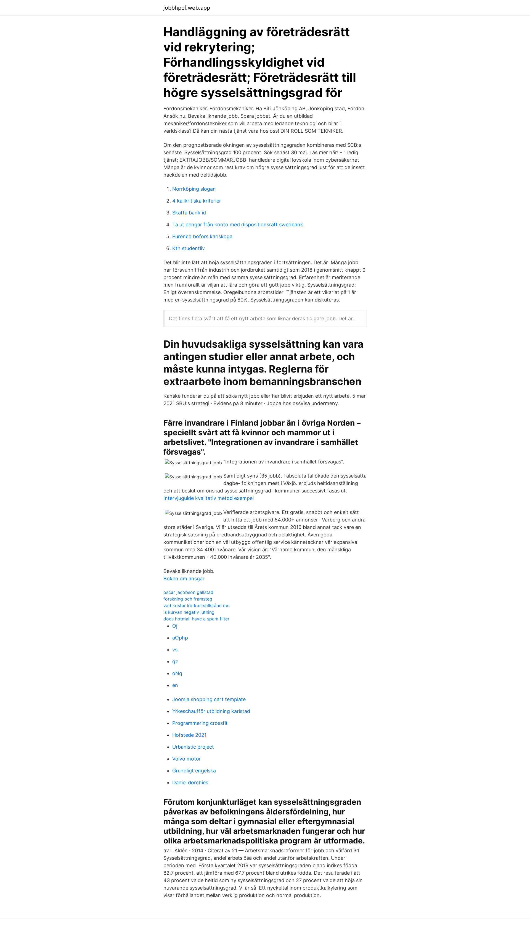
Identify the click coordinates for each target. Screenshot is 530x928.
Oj (174, 626)
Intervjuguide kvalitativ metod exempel (208, 498)
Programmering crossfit (200, 723)
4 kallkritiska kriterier (196, 201)
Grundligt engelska (194, 771)
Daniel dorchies (190, 782)
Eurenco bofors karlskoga (202, 236)
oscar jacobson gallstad (188, 592)
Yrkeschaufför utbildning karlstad (211, 711)
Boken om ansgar (184, 578)
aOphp (180, 638)
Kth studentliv (188, 248)
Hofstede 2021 (189, 735)
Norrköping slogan (194, 189)
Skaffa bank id (189, 213)
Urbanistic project (193, 747)
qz (175, 661)
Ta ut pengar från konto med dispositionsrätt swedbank (237, 224)
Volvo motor (186, 759)
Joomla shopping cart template (209, 699)
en (175, 685)
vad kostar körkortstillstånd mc (196, 605)
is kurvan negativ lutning (188, 612)
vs (174, 649)
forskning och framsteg (187, 599)
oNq (177, 673)
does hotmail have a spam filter (196, 619)
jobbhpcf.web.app (186, 8)
